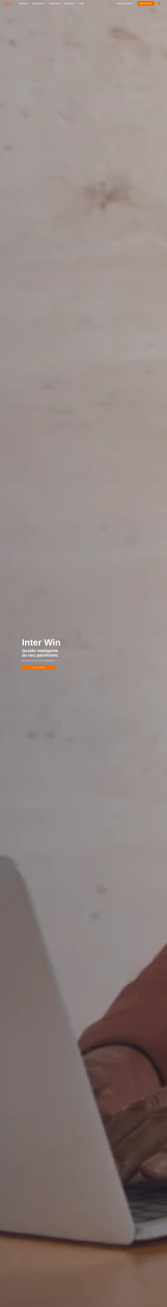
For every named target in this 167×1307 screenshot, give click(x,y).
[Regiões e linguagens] (160, 3)
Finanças (23, 3)
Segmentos (54, 3)
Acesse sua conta (124, 3)
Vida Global (69, 3)
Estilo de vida (38, 3)
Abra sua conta (146, 3)
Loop (81, 3)
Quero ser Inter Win (39, 667)
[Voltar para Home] (8, 3)
